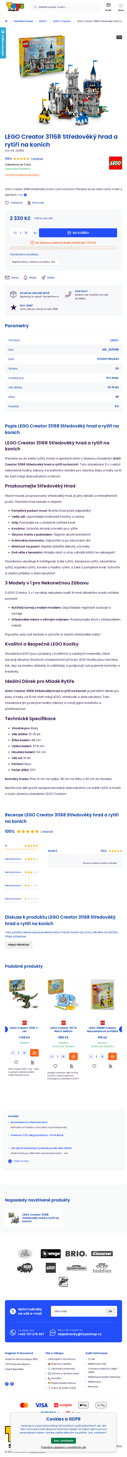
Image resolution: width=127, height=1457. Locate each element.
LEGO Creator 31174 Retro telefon (63, 1029)
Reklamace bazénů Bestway (104, 1377)
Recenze (93, 1386)
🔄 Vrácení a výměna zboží (63, 1373)
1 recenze (37, 159)
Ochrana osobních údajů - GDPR (103, 1370)
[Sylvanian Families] (76, 1268)
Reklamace (94, 1381)
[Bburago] (51, 1254)
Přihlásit (110, 1311)
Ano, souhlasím (63, 1440)
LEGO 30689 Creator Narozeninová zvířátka (102, 1029)
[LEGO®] (115, 167)
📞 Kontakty (55, 1378)
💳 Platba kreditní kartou (62, 1383)
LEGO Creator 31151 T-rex (24, 1029)
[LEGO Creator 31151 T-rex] (24, 994)
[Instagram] (12, 1384)
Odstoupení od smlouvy (62, 1359)
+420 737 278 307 (31, 1334)
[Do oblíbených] (16, 1062)
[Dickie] (25, 1268)
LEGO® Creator (62, 21)
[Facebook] (7, 1384)
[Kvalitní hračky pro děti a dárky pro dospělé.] (6, 21)
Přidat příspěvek (18, 945)
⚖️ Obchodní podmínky (61, 1368)
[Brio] (76, 1254)
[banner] (15, 7)
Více (20, 195)
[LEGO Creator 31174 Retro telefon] (63, 994)
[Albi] (25, 1254)
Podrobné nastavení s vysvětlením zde (63, 1447)
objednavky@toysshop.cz (80, 1334)
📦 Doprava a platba (59, 1364)
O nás (91, 1359)
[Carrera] (102, 1254)
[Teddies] (102, 1268)
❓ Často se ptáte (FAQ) (62, 1388)
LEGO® (43, 21)
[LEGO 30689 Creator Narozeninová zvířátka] (102, 994)
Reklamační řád (97, 1364)
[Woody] (63, 1282)
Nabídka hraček (23, 21)
